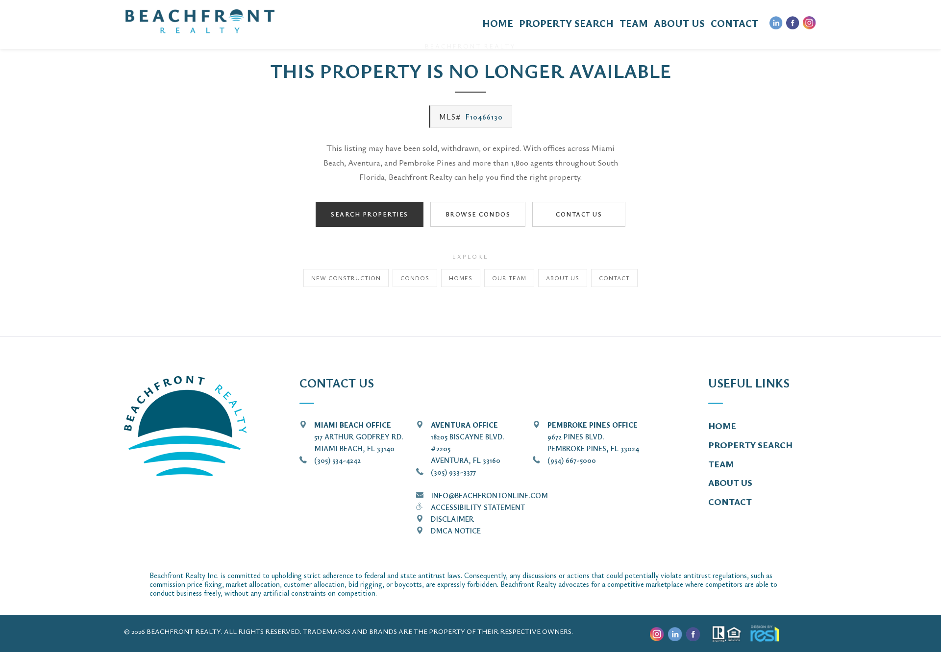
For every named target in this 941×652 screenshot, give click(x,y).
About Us (562, 278)
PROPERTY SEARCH (566, 23)
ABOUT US (679, 23)
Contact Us (579, 214)
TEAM (633, 23)
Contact (614, 278)
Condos (414, 278)
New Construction (346, 278)
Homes (460, 278)
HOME (497, 23)
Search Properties (369, 214)
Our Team (509, 278)
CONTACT (734, 23)
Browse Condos (478, 214)
